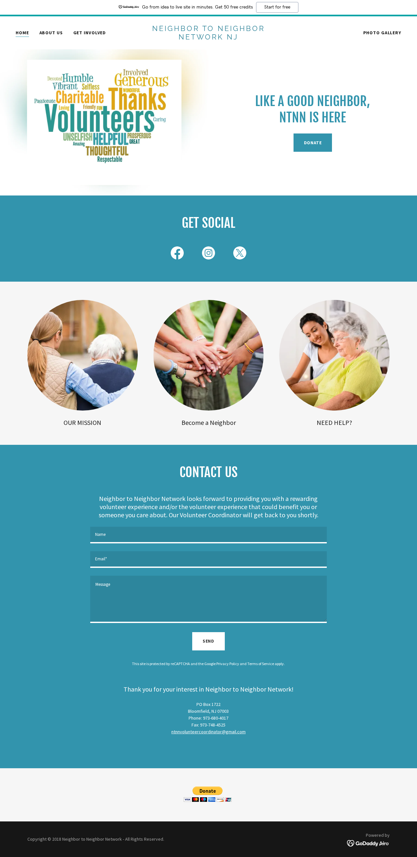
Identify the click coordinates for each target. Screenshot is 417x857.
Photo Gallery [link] (382, 33)
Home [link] (22, 33)
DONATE (313, 143)
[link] (208, 38)
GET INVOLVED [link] (89, 33)
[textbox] (208, 535)
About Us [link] (51, 33)
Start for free (277, 7)
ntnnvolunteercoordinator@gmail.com (208, 732)
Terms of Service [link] (260, 663)
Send (208, 641)
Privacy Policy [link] (227, 663)
